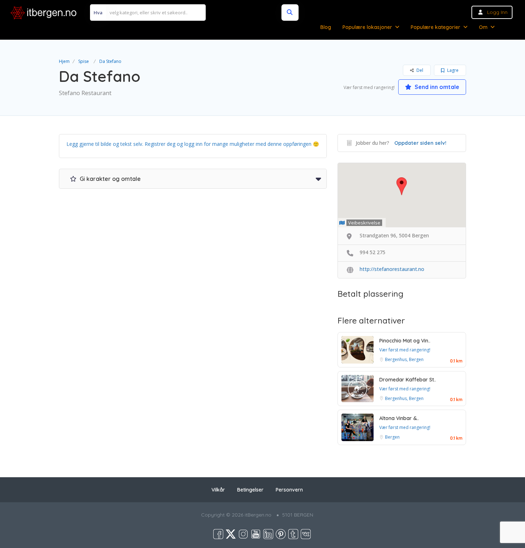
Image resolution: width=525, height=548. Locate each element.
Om (483, 27)
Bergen (392, 437)
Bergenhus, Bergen (404, 359)
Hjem (64, 61)
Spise (83, 61)
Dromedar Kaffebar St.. (407, 379)
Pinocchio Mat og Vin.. (404, 340)
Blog (325, 27)
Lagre (452, 70)
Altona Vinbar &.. (399, 418)
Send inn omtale (436, 86)
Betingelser (250, 490)
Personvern (289, 490)
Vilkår (218, 490)
